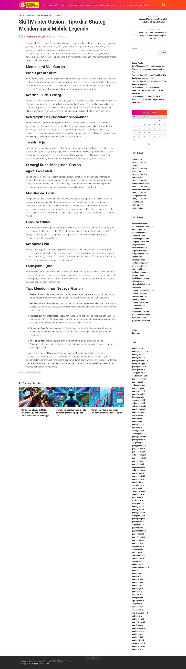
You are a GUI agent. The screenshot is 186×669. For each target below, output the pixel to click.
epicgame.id (137, 604)
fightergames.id (138, 555)
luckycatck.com (138, 245)
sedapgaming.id (138, 385)
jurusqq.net (136, 171)
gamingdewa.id (138, 358)
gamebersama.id (139, 409)
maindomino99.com (140, 184)
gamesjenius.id (138, 391)
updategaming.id (139, 455)
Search (134, 48)
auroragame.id (138, 485)
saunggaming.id (138, 373)
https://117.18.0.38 (139, 187)
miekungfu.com (138, 260)
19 (144, 132)
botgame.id (136, 595)
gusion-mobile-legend (33, 372)
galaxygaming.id (139, 446)
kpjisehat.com (138, 281)
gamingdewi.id (138, 355)
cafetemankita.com (140, 263)
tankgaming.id (138, 619)
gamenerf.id (137, 573)
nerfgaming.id (138, 525)
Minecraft (32, 16)
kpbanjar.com (137, 287)
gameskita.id (137, 348)
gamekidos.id (137, 625)
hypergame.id (137, 610)
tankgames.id (137, 564)
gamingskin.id (138, 510)
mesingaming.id (138, 643)
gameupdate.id (138, 479)
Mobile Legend (45, 16)
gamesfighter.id (138, 537)
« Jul (148, 144)
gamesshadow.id (139, 379)
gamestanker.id (138, 622)
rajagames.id (137, 415)
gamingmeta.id (138, 522)
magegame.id (137, 607)
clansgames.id (138, 546)
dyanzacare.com (139, 318)
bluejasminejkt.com (140, 254)
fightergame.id (138, 601)
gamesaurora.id (138, 449)
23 (164, 132)
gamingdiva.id (138, 640)
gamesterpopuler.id (140, 352)
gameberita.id (137, 482)
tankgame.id (137, 616)
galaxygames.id (138, 467)
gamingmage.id (138, 519)
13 (149, 129)
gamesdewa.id (138, 388)
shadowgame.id (138, 434)
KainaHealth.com (139, 299)
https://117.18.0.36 (139, 162)
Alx (48, 664)
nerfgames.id (137, 549)
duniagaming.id (138, 364)
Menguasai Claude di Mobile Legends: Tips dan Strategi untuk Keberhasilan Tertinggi (35, 413)
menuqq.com (137, 208)
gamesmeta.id (138, 534)
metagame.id (137, 598)
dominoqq (136, 333)
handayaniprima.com (140, 239)
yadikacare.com (138, 305)
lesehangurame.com (140, 223)
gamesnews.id (138, 464)
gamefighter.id (138, 582)
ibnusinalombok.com (140, 312)
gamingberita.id (138, 440)
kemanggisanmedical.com (143, 290)
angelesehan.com (139, 251)
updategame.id (138, 494)
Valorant (58, 16)
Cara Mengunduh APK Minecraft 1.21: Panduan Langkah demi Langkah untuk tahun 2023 (148, 99)
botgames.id (137, 552)
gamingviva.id (137, 649)
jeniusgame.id (138, 503)
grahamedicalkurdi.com (142, 315)
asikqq (134, 330)
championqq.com (139, 196)
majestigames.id (139, 406)
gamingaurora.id (139, 437)
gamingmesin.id (138, 628)
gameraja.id (137, 418)
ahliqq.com (136, 165)
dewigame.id (137, 427)
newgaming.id (137, 443)
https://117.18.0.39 (139, 168)
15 (159, 129)
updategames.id (138, 470)
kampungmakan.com (140, 242)
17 (134, 132)
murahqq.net (137, 178)
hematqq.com (137, 202)
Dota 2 (22, 16)
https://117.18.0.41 (139, 181)
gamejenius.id (138, 424)
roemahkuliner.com (140, 232)
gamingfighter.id (139, 531)
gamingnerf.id (138, 507)
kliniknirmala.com (139, 293)
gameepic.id (137, 592)
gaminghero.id (138, 631)
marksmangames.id (140, 567)
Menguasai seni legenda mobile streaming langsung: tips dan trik (71, 413)
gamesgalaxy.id (138, 452)
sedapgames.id (138, 403)
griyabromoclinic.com (141, 321)
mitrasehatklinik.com (141, 284)
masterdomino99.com (141, 190)
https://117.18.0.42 (139, 174)
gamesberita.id (138, 461)
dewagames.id (138, 397)
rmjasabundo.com (139, 266)
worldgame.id (137, 500)
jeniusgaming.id (138, 370)
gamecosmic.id (138, 476)
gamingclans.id (138, 513)
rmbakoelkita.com (139, 248)
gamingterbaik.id (139, 367)
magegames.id (138, 558)
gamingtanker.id (139, 528)
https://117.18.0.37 (139, 193)
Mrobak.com (137, 257)
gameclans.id (137, 576)
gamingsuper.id (138, 646)
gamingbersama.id (140, 361)
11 (139, 129)
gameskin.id (137, 570)
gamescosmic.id (139, 458)
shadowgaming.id (139, 376)
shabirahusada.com (140, 302)
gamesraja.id (137, 382)
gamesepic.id (137, 543)
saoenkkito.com (138, 236)
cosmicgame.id (138, 491)
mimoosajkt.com (139, 269)
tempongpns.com (139, 229)
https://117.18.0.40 (139, 199)
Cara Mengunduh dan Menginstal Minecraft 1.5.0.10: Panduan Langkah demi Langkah (147, 90)
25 (139, 136)
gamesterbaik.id (139, 394)
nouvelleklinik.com (140, 296)
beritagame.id (137, 497)
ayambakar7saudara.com (142, 226)
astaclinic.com (138, 308)
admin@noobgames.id (37, 37)
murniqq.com (137, 205)
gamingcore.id (138, 634)
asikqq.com (137, 159)
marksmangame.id (140, 613)
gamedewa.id (137, 421)
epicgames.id (137, 561)
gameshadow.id (138, 412)
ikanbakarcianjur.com (141, 278)
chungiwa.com (138, 275)
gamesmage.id (138, 540)
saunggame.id (138, 431)
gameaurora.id (138, 473)
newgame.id (137, 488)
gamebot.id (136, 586)
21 (154, 132)
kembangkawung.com (141, 272)
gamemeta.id (137, 579)
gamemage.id (137, 589)
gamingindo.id (138, 637)
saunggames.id (138, 400)
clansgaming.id (138, 516)
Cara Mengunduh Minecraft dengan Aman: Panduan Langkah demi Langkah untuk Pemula (149, 69)
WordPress (33, 664)
